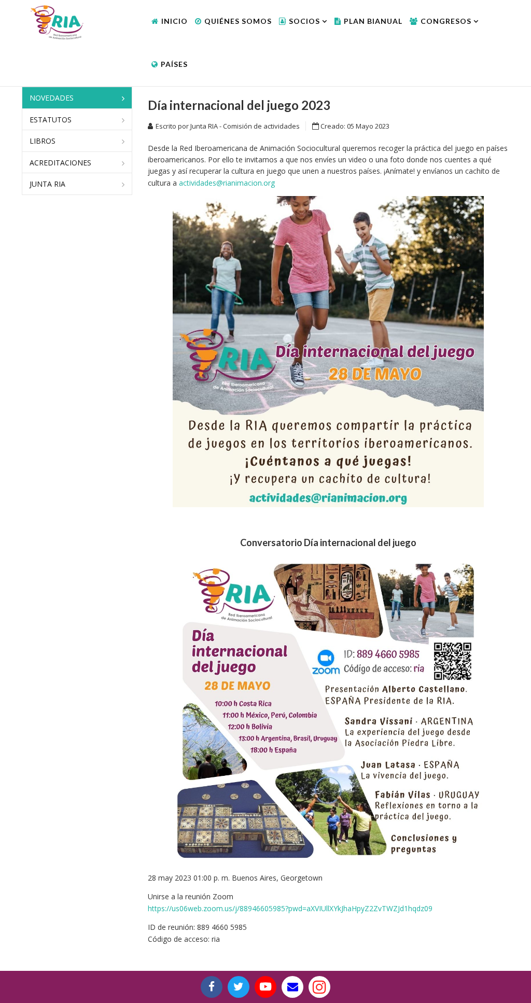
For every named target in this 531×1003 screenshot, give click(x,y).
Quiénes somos (238, 21)
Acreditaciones (60, 163)
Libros (42, 141)
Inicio (174, 21)
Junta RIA (47, 184)
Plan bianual (373, 21)
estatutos (51, 119)
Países (174, 64)
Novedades (52, 98)
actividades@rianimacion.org (227, 183)
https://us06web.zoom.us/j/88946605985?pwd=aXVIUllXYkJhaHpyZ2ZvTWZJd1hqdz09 (290, 908)
